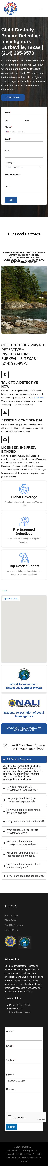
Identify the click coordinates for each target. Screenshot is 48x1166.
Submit (11, 1127)
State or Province (13, 174)
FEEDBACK (14, 1150)
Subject (10, 1060)
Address (9, 151)
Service (10, 1075)
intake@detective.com (19, 1012)
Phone (8, 127)
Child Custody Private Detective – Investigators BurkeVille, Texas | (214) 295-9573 (22, 41)
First (6, 121)
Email (8, 139)
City (7, 186)
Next (11, 200)
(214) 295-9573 (37, 397)
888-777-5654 (23, 1005)
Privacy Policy (11, 930)
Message (10, 1089)
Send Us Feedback (14, 925)
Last (27, 121)
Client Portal (10, 920)
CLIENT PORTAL (22, 1147)
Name (9, 1031)
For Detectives (11, 915)
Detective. (28, 1154)
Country (9, 163)
